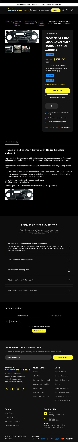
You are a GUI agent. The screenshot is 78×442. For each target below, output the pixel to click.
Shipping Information (13, 421)
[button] (6, 10)
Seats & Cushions (61, 388)
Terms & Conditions (41, 396)
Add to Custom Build (57, 97)
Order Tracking (11, 417)
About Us (36, 376)
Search (55, 10)
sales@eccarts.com (56, 415)
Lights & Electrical (62, 380)
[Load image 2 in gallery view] (17, 49)
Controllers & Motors (63, 392)
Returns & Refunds (12, 425)
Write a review (39, 331)
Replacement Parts (62, 396)
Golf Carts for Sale (62, 400)
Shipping (48, 65)
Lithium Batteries (61, 376)
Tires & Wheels (60, 372)
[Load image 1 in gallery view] (9, 49)
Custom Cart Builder (41, 384)
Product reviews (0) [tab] (22, 315)
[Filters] (7, 321)
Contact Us (37, 388)
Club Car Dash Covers (18, 23)
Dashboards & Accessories (30, 22)
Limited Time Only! (55, 4)
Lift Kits (57, 384)
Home (7, 21)
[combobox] (45, 10)
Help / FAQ (9, 413)
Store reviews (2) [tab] (56, 315)
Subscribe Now (62, 357)
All (12, 21)
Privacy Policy (38, 392)
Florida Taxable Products (41, 23)
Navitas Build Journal (41, 380)
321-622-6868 (54, 420)
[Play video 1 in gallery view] (26, 49)
